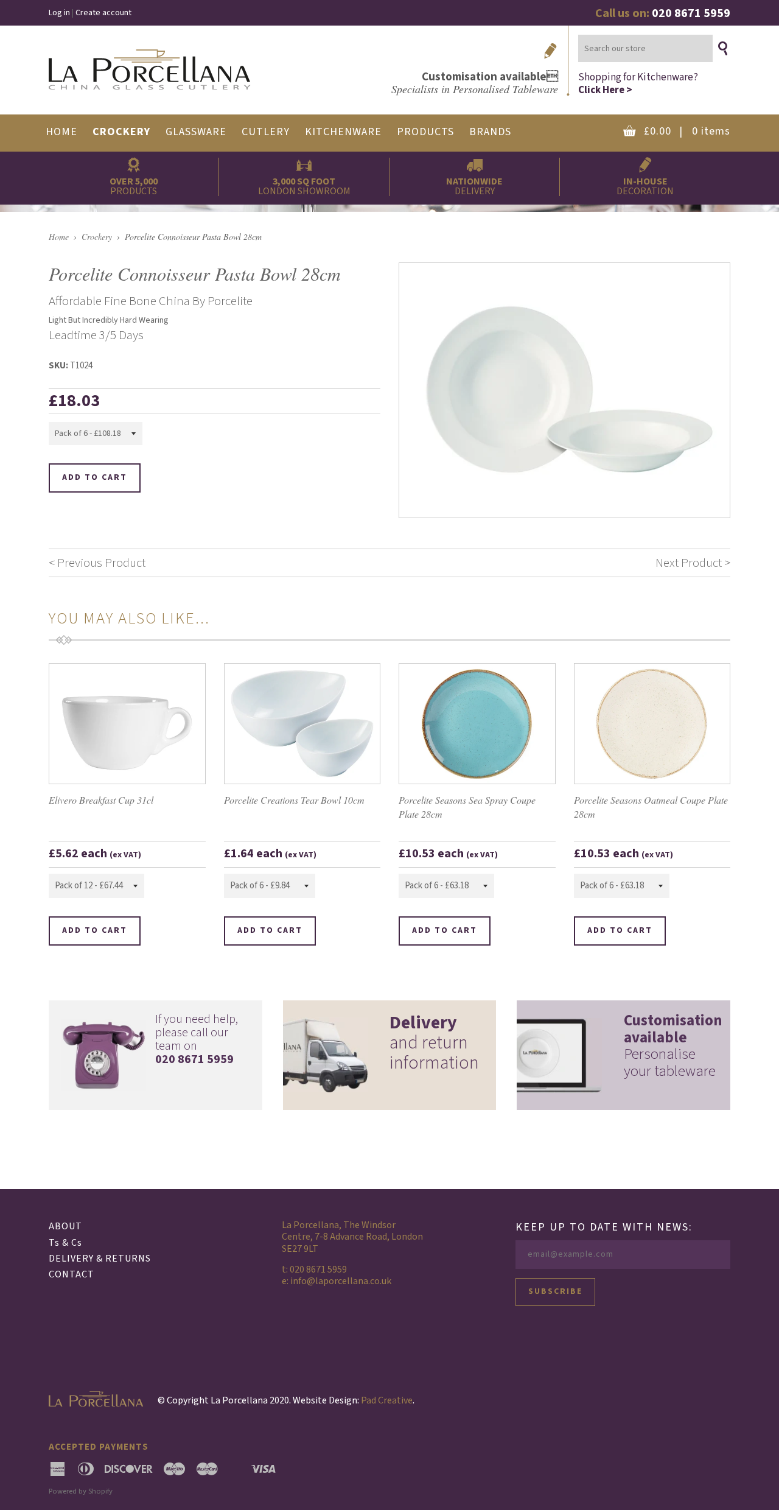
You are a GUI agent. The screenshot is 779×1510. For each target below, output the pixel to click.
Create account (103, 13)
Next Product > (692, 562)
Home (59, 236)
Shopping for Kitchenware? (638, 83)
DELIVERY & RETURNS (100, 1258)
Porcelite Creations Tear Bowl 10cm (294, 799)
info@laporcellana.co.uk (340, 1281)
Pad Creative (387, 1400)
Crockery (97, 236)
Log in (59, 13)
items (687, 131)
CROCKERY (121, 131)
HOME (61, 131)
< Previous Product (97, 562)
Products (425, 131)
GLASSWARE (196, 131)
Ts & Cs (65, 1242)
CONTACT (71, 1274)
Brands (490, 131)
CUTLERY (266, 131)
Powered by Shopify (81, 1491)
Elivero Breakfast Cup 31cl (101, 799)
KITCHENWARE (343, 131)
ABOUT (65, 1226)
